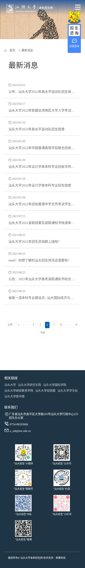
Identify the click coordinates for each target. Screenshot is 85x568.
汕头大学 (10, 384)
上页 (9, 324)
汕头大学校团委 (45, 390)
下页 (42, 332)
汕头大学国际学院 (54, 384)
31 (76, 324)
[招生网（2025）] (25, 9)
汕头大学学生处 (68, 390)
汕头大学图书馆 (14, 396)
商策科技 (61, 557)
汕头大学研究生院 (29, 384)
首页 (12, 50)
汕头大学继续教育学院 (18, 390)
